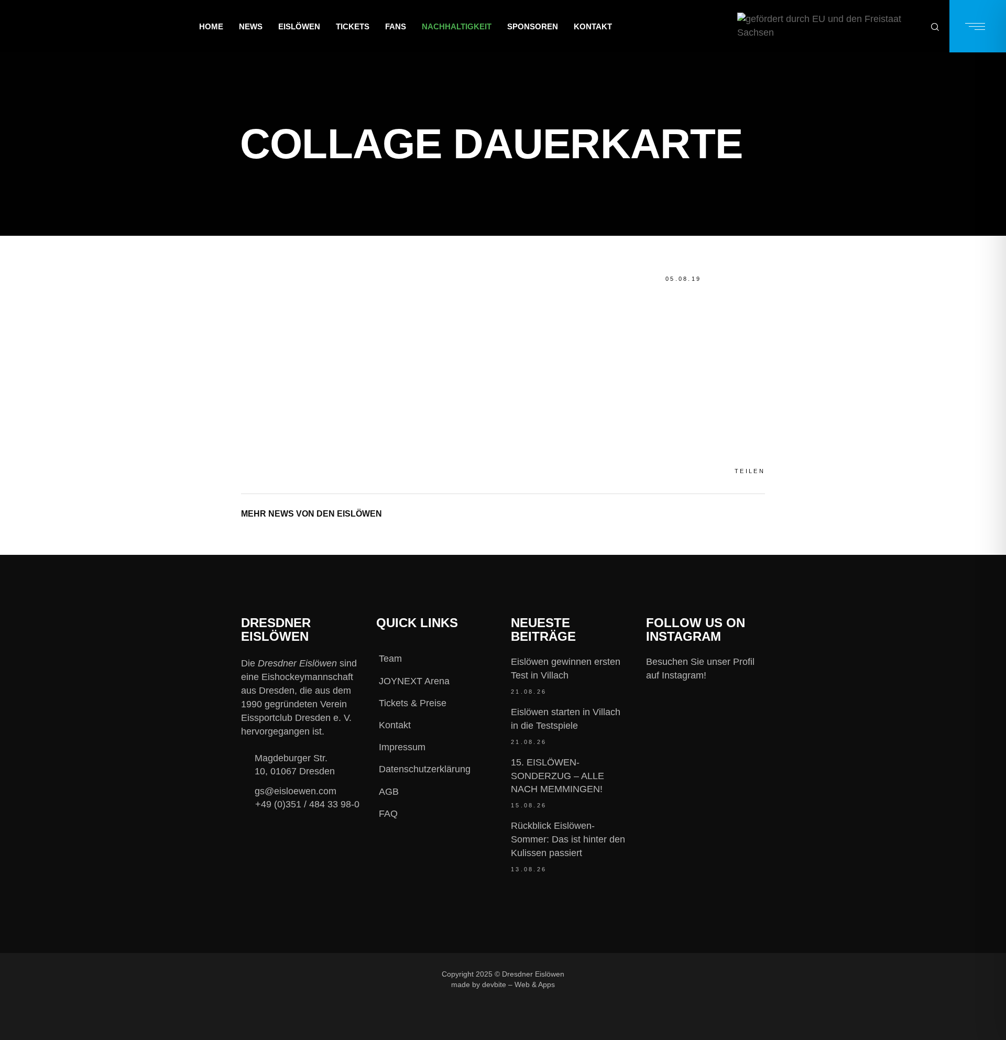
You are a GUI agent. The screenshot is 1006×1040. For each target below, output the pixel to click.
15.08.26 (528, 805)
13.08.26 (528, 869)
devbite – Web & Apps (518, 984)
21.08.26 (528, 691)
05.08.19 (683, 279)
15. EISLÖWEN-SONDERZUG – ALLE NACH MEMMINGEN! (557, 776)
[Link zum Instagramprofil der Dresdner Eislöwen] (639, 974)
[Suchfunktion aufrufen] (935, 26)
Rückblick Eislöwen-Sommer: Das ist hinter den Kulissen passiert (568, 839)
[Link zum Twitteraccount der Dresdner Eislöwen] (674, 974)
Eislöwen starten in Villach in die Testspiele (565, 719)
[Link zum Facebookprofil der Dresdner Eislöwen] (604, 974)
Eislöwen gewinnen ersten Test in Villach (565, 668)
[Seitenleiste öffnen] (977, 26)
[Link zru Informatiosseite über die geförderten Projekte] (829, 26)
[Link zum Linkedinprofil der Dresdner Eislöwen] (709, 974)
